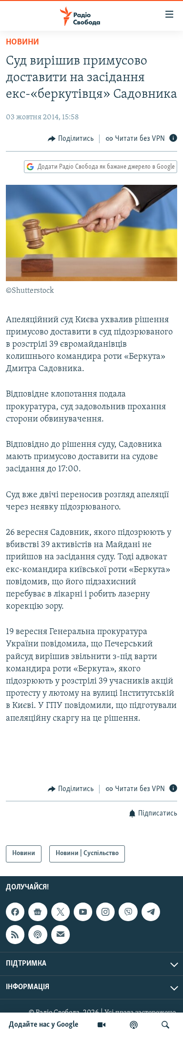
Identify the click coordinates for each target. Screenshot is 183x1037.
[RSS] (15, 934)
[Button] (71, 138)
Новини (22, 42)
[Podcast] (37, 934)
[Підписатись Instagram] (105, 912)
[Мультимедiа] (101, 1025)
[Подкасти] (133, 1025)
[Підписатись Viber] (128, 912)
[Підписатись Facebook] (15, 912)
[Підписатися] (60, 934)
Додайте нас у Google (44, 1025)
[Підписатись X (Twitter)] (60, 912)
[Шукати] (165, 1025)
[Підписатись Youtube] (83, 912)
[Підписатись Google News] (37, 912)
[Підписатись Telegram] (151, 912)
